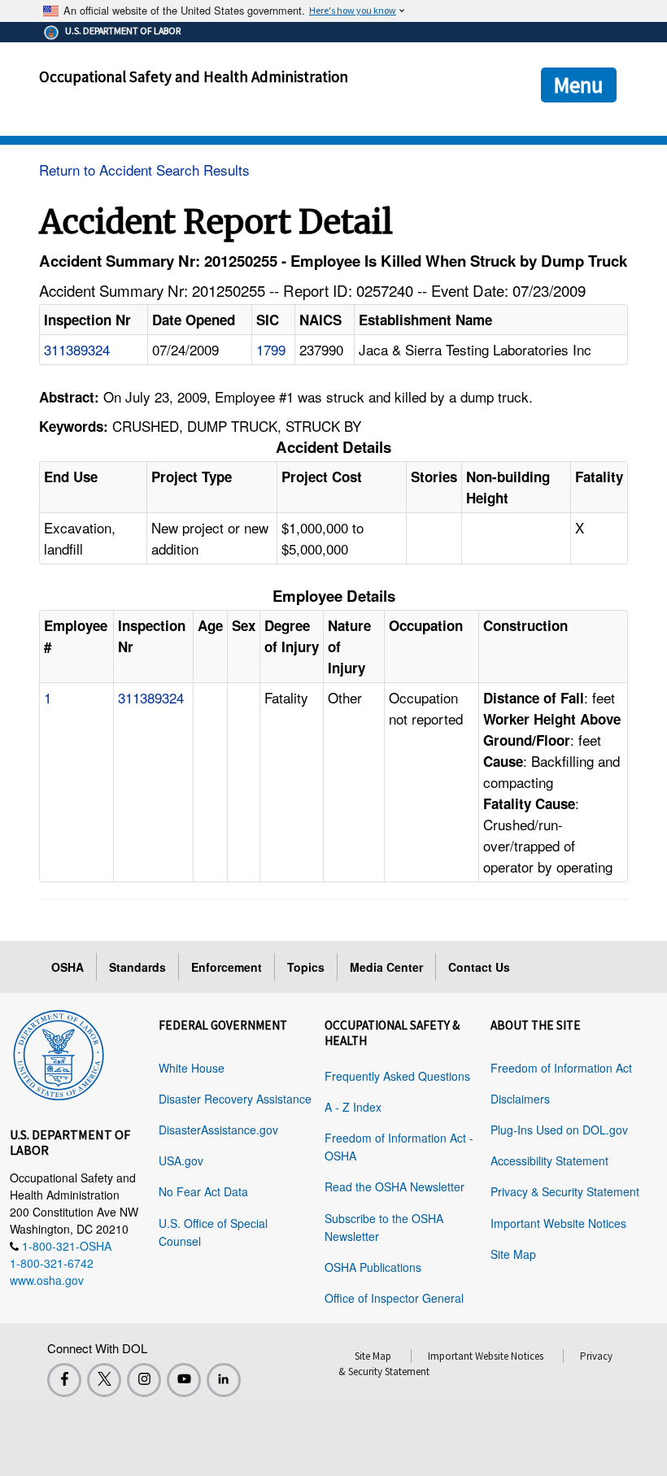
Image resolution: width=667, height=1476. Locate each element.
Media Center (386, 967)
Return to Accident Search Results (144, 169)
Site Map (513, 1254)
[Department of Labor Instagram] (144, 1380)
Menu (579, 84)
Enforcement (226, 967)
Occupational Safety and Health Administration (193, 76)
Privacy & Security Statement (564, 1191)
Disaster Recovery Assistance (235, 1099)
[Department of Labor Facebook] (64, 1380)
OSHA (67, 967)
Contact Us (479, 967)
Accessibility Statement (549, 1160)
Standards (137, 967)
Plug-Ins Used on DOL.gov (559, 1129)
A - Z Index (353, 1107)
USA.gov (181, 1160)
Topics (306, 967)
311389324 (77, 349)
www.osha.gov (47, 1280)
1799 (271, 349)
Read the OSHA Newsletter (394, 1186)
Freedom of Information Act (561, 1068)
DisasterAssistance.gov (218, 1129)
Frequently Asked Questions (397, 1076)
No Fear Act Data (203, 1191)
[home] (58, 1052)
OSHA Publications (373, 1267)
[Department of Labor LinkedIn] (224, 1380)
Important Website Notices (558, 1223)
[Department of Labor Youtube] (184, 1380)
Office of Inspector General (394, 1298)
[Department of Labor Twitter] (104, 1380)
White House (192, 1068)
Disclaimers (520, 1099)
